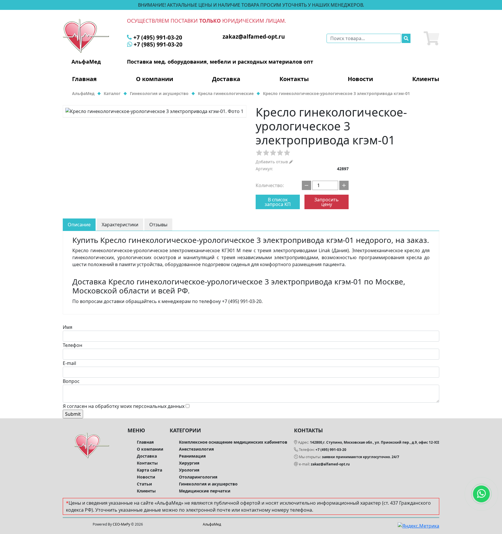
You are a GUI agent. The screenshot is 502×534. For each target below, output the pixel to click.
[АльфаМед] (86, 35)
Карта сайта (149, 470)
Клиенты (425, 79)
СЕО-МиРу (121, 524)
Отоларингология (198, 477)
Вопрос (71, 381)
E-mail (69, 363)
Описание (79, 224)
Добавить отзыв (272, 161)
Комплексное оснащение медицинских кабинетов (233, 442)
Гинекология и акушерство (208, 484)
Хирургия (189, 463)
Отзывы (158, 224)
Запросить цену (326, 201)
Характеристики (120, 224)
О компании (154, 79)
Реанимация (192, 456)
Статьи (144, 484)
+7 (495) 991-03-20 (330, 449)
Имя (67, 327)
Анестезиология (196, 449)
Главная (84, 79)
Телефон (72, 345)
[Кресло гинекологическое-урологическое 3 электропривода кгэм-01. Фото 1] (154, 111)
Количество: (270, 185)
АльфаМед (212, 524)
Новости (360, 79)
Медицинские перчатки (204, 491)
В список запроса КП (278, 201)
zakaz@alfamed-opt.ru (330, 464)
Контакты (294, 79)
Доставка (226, 79)
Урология (189, 470)
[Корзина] (431, 38)
